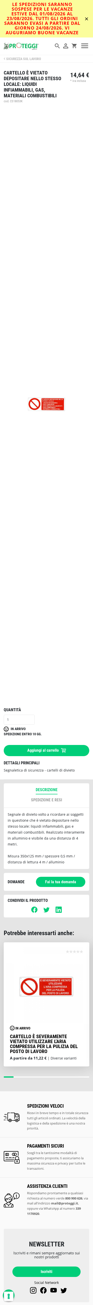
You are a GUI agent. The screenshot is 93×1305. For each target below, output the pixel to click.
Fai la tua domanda (60, 882)
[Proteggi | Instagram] (33, 1290)
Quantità (12, 709)
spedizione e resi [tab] (46, 800)
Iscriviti (46, 1271)
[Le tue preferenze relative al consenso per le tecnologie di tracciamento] (8, 1296)
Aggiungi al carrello (43, 750)
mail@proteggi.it (64, 1203)
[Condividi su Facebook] (34, 911)
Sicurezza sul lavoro (23, 59)
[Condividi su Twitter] (46, 911)
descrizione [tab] (47, 789)
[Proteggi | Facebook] (43, 1290)
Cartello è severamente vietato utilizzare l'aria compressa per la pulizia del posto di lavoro (44, 1043)
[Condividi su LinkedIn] (59, 911)
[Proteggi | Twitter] (64, 1290)
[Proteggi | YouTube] (53, 1290)
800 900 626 (73, 1198)
